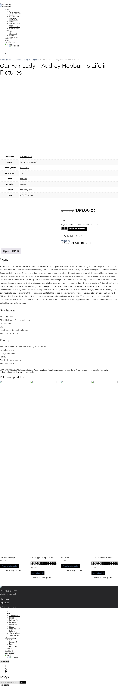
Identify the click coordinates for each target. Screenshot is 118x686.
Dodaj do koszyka (77, 229)
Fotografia (14, 16)
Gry (10, 32)
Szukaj (23, 682)
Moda (11, 21)
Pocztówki (13, 37)
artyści (87, 370)
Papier (11, 35)
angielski (23, 179)
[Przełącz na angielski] (14, 46)
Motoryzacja (14, 23)
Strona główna (6, 60)
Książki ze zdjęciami (32, 60)
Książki (7, 11)
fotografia (95, 370)
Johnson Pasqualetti (28, 162)
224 (21, 173)
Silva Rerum (14, 28)
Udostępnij (65, 241)
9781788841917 (26, 195)
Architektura (15, 13)
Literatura (13, 20)
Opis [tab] (6, 251)
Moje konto (4, 599)
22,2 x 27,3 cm (26, 190)
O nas (7, 9)
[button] (71, 236)
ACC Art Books (26, 157)
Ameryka (79, 370)
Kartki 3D (13, 34)
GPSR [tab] (15, 251)
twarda (23, 184)
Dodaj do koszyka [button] (9, 566)
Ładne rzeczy (10, 30)
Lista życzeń (10, 42)
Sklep (15, 60)
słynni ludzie (28, 372)
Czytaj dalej (37, 573)
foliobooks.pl (5, 685)
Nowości (8, 39)
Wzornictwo (14, 27)
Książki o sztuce (40, 370)
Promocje (9, 41)
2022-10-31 (24, 168)
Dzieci (11, 15)
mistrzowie (17, 372)
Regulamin (4, 602)
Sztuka (12, 25)
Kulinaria (13, 18)
